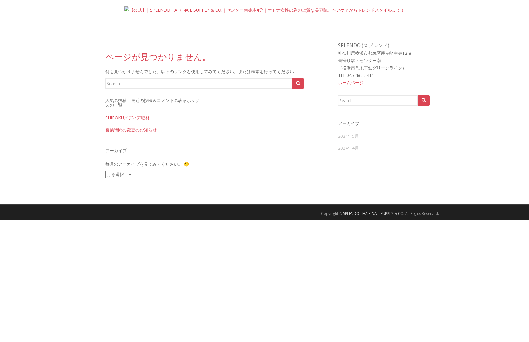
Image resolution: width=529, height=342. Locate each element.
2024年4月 (348, 148)
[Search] (298, 83)
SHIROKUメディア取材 (127, 118)
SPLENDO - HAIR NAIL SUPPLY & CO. (373, 213)
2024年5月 (348, 136)
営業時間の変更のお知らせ (131, 130)
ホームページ (351, 82)
